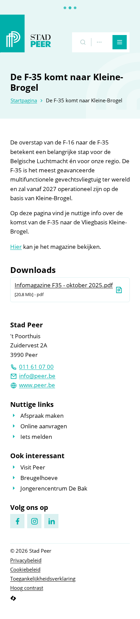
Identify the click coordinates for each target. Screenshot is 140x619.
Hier (16, 247)
